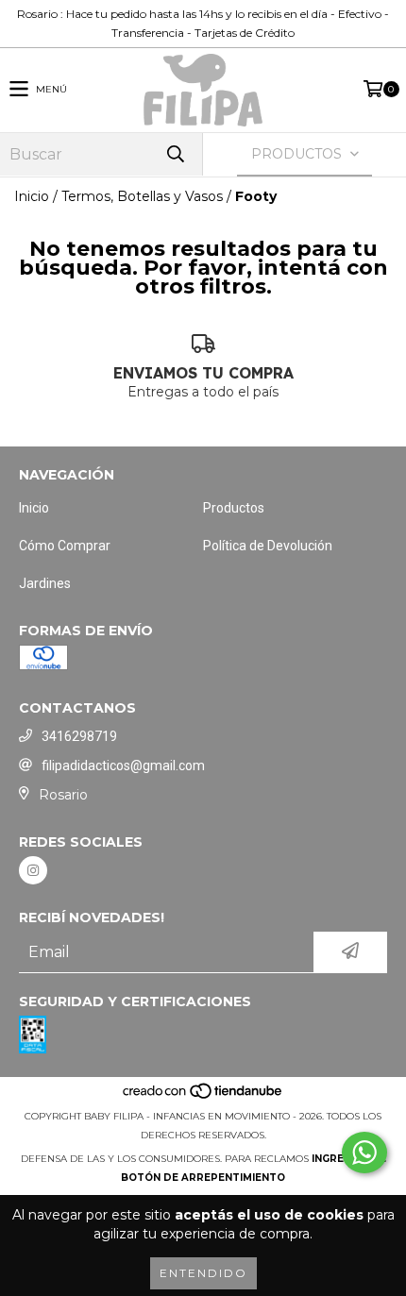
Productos (233, 507)
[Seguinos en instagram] (33, 870)
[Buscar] (175, 154)
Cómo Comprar (64, 545)
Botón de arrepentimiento (203, 1177)
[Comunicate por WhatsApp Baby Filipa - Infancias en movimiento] (364, 1152)
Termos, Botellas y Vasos (142, 196)
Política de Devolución (267, 545)
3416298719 (79, 736)
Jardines (45, 583)
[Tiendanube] (203, 1097)
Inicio (31, 196)
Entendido (203, 1273)
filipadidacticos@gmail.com (123, 765)
